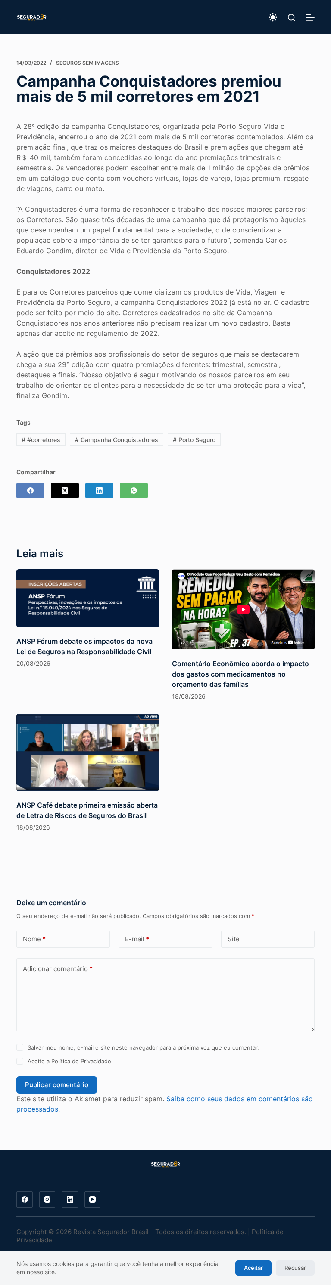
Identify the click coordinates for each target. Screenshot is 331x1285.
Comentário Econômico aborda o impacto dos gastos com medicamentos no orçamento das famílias (240, 674)
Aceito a (69, 1061)
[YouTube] (92, 1199)
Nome (34, 939)
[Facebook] (30, 490)
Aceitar (253, 1267)
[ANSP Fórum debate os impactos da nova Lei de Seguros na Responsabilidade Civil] (87, 598)
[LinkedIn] (99, 490)
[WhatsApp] (134, 490)
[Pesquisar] (291, 17)
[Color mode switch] (273, 17)
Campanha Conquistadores (116, 439)
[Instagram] (47, 1199)
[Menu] (310, 17)
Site (234, 939)
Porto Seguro (194, 439)
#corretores (41, 439)
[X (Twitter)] (65, 490)
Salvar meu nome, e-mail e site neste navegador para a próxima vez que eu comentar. (143, 1047)
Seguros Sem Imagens (87, 63)
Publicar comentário (56, 1085)
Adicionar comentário (58, 969)
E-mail (137, 939)
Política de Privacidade (81, 1061)
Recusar (295, 1267)
